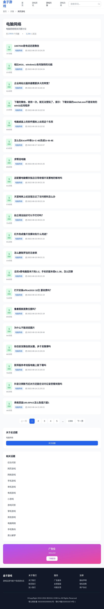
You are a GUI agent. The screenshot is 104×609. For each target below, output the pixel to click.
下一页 (80, 421)
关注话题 (52, 443)
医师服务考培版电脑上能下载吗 (30, 365)
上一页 (24, 421)
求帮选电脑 (20, 159)
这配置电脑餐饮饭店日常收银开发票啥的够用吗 (38, 178)
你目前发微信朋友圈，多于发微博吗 (32, 346)
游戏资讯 (34, 4)
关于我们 (32, 580)
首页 (22, 4)
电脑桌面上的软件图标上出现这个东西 (33, 122)
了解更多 (52, 559)
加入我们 (32, 587)
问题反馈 (57, 587)
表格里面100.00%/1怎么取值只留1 (31, 402)
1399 (70, 421)
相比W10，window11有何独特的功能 (33, 64)
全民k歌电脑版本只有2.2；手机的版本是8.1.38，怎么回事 (43, 271)
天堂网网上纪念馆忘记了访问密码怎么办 (34, 196)
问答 (12, 11)
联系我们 (32, 584)
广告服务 (57, 580)
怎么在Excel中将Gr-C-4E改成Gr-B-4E (33, 140)
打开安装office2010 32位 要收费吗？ (33, 290)
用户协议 (83, 587)
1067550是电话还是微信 (26, 46)
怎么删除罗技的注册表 (25, 253)
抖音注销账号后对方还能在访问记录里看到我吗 (38, 384)
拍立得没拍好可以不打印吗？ (29, 215)
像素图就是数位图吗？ (25, 309)
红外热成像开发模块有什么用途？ (31, 234)
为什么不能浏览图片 (24, 328)
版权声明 (83, 580)
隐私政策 (83, 584)
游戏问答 (48, 4)
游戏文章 (62, 4)
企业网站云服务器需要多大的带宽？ (32, 83)
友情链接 (57, 584)
